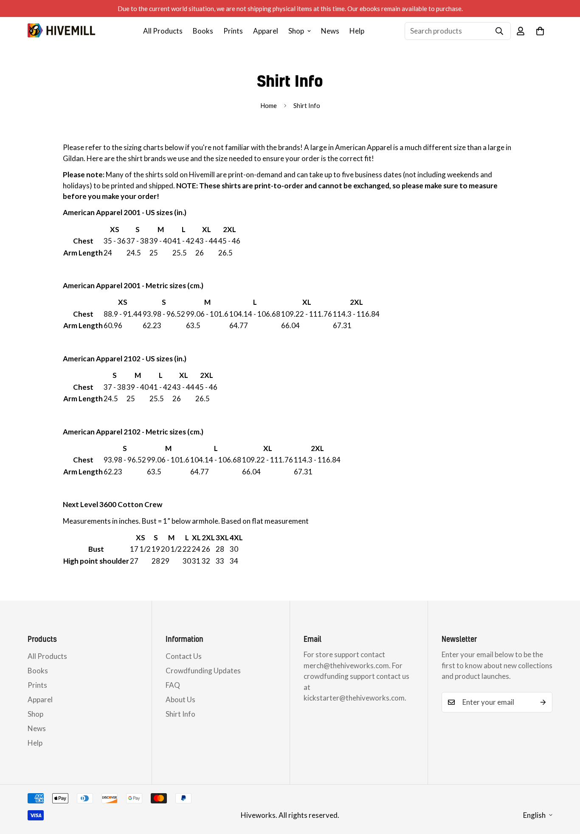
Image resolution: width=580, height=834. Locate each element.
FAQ (173, 685)
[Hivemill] (62, 31)
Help (356, 30)
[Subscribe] (543, 702)
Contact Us (184, 656)
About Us (180, 699)
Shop (296, 30)
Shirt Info (180, 713)
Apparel (265, 30)
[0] (540, 31)
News (330, 30)
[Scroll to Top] (563, 787)
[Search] (499, 31)
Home (268, 105)
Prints (233, 30)
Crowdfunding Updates (203, 670)
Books (203, 30)
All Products (163, 30)
